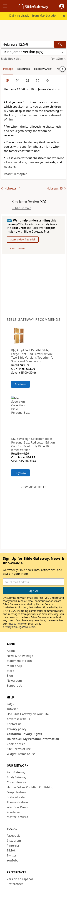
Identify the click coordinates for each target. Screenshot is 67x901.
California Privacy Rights (24, 734)
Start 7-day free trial (22, 239)
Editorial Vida (16, 797)
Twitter (11, 855)
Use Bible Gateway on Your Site (28, 714)
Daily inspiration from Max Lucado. (32, 16)
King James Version (25, 201)
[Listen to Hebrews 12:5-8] (47, 80)
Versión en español (20, 879)
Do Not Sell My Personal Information (33, 739)
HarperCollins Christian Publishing (30, 787)
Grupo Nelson (16, 792)
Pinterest (13, 846)
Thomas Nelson (17, 802)
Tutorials (13, 709)
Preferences (15, 884)
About (11, 651)
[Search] (60, 44)
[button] (61, 6)
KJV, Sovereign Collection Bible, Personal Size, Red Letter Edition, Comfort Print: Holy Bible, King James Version (33, 444)
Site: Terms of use (19, 749)
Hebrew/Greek (43, 68)
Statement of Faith (19, 661)
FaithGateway (16, 772)
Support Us (14, 686)
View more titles (33, 487)
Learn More (17, 248)
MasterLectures (17, 817)
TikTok (11, 850)
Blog (10, 676)
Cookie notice (16, 744)
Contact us (14, 724)
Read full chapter (15, 174)
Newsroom (14, 681)
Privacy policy (16, 729)
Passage (8, 68)
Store (10, 671)
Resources (23, 68)
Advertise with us (18, 719)
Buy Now (20, 384)
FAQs (10, 704)
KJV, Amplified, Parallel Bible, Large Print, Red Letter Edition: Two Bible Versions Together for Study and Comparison (33, 355)
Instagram (14, 841)
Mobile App (14, 666)
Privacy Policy (16, 623)
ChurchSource (16, 782)
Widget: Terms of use (21, 754)
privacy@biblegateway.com (19, 627)
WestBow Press (17, 807)
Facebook (13, 836)
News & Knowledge (20, 656)
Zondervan (14, 812)
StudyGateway (16, 777)
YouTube (12, 860)
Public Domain (21, 208)
